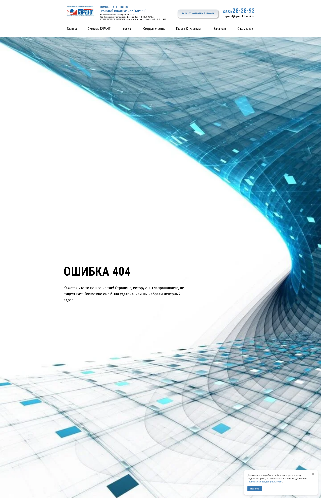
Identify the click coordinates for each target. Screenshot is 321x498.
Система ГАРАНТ (99, 29)
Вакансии (219, 29)
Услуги (127, 29)
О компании (245, 29)
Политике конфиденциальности (264, 481)
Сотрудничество (154, 29)
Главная (72, 29)
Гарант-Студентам (188, 29)
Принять (254, 488)
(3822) (227, 12)
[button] (198, 14)
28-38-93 (244, 10)
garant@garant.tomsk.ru (239, 16)
